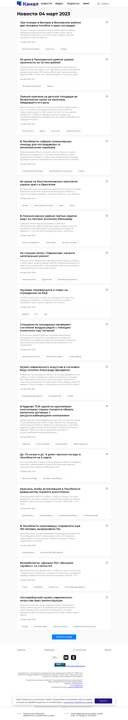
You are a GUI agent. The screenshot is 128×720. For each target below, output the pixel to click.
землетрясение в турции (60, 171)
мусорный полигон (31, 356)
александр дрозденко (32, 396)
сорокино (50, 49)
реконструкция (60, 626)
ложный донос (46, 515)
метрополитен (29, 279)
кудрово (26, 444)
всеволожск (28, 131)
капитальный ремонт (67, 279)
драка (42, 131)
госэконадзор (75, 356)
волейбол (38, 587)
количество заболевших (51, 552)
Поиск (105, 4)
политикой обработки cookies (77, 702)
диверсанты (28, 515)
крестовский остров (43, 205)
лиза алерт (51, 242)
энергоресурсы (80, 444)
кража (50, 86)
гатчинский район (54, 356)
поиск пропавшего (31, 242)
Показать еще (64, 637)
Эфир (86, 4)
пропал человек (69, 242)
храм (61, 205)
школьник (55, 131)
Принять (103, 701)
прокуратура (61, 444)
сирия (81, 171)
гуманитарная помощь (32, 171)
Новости (46, 4)
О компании (79, 650)
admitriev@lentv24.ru (75, 687)
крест (72, 205)
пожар (63, 49)
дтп (36, 314)
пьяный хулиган (73, 131)
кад (45, 314)
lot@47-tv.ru (79, 685)
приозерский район (31, 86)
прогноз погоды (29, 478)
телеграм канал (91, 515)
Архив (107, 650)
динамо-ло (54, 587)
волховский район (31, 49)
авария (25, 314)
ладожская (47, 279)
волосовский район (68, 515)
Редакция (49, 650)
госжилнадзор (42, 444)
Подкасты (73, 4)
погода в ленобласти (52, 478)
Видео (59, 4)
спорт (25, 587)
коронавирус (28, 552)
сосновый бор (55, 396)
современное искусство (84, 626)
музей (70, 396)
